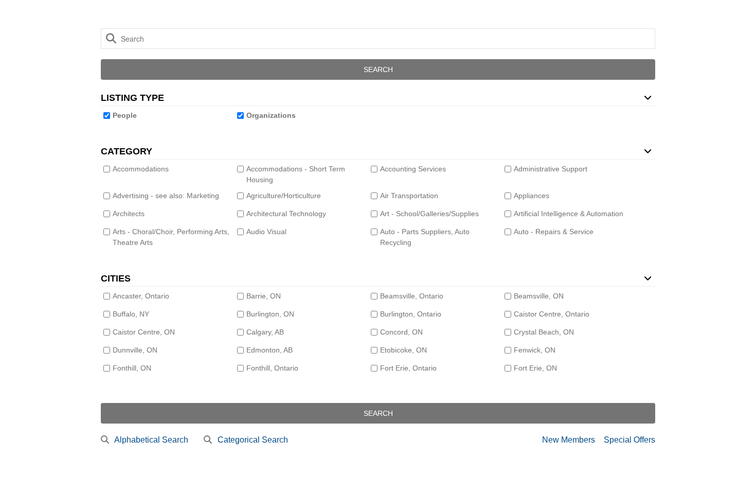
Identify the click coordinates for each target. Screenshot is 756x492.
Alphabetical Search (151, 439)
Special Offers (629, 439)
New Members (568, 439)
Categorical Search (253, 439)
